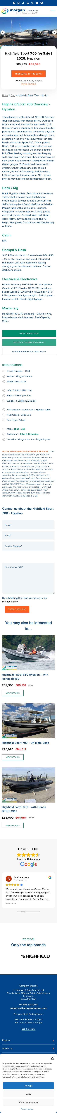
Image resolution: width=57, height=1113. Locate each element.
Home (5, 95)
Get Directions (28, 1029)
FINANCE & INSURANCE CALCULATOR (29, 351)
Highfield (19, 429)
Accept (29, 1085)
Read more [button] (11, 903)
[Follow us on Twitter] (32, 3)
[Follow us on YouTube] (37, 3)
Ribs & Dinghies (29, 434)
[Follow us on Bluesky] (41, 3)
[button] (52, 1057)
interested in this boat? (28, 74)
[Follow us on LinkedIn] (28, 3)
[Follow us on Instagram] (19, 3)
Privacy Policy (10, 601)
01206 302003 (28, 84)
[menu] (52, 11)
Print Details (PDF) (29, 333)
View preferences (28, 1102)
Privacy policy (27, 1109)
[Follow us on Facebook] (14, 3)
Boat (13, 95)
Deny (28, 1094)
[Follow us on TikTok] (23, 3)
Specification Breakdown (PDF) (29, 342)
